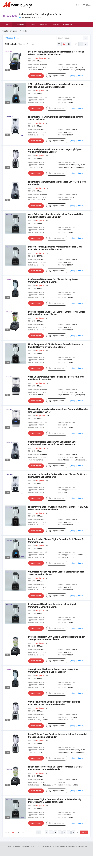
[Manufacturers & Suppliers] (17, 5)
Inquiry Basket (77, 75)
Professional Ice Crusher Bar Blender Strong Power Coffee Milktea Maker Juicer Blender (56, 313)
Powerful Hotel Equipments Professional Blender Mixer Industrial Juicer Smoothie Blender (55, 248)
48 (23, 832)
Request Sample (58, 75)
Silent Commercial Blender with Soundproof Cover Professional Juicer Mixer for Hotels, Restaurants (52, 443)
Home (7, 25)
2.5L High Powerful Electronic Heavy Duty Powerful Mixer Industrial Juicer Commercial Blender (56, 85)
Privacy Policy (82, 846)
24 (13, 832)
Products (20, 25)
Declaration (71, 846)
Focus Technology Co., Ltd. (31, 846)
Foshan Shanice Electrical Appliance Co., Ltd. (41, 14)
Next (83, 832)
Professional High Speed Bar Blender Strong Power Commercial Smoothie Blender (53, 280)
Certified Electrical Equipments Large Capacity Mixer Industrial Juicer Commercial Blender (54, 703)
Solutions (43, 25)
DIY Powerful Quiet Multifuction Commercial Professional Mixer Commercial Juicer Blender (56, 53)
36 (18, 832)
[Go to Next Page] (85, 44)
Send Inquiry (36, 75)
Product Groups (13, 38)
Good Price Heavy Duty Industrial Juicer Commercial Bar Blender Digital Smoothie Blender (56, 215)
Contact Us (67, 25)
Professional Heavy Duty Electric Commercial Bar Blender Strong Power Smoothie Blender (56, 638)
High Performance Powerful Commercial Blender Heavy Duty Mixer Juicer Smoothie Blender (58, 508)
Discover (55, 25)
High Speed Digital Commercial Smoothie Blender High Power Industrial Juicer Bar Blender (55, 800)
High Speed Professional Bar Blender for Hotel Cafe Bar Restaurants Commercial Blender (55, 768)
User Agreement (60, 846)
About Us (31, 25)
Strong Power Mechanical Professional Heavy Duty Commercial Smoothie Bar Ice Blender (53, 670)
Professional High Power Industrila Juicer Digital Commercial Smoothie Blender (52, 605)
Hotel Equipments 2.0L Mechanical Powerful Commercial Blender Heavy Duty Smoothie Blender (56, 345)
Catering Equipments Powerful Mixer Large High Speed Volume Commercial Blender (55, 150)
